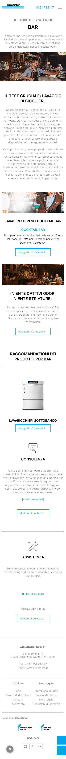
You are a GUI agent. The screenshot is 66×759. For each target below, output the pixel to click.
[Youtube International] (39, 747)
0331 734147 (44, 7)
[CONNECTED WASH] (25, 728)
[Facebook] (32, 747)
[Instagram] (25, 747)
